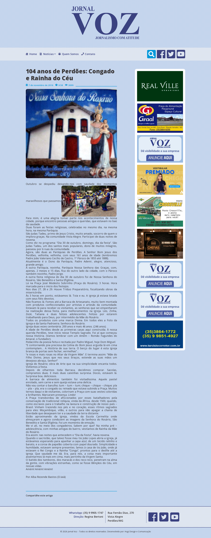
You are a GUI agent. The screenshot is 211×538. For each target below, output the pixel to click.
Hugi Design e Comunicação (138, 531)
